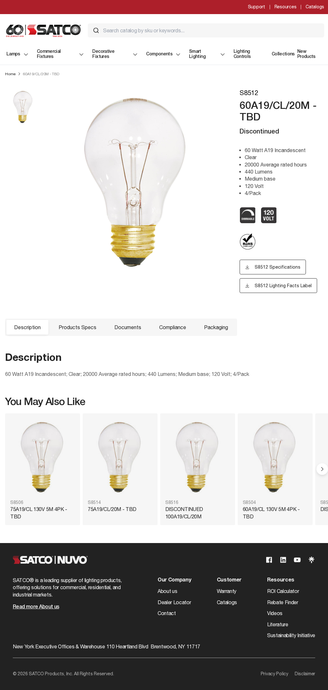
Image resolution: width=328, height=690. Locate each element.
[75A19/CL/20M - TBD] (120, 457)
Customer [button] (229, 580)
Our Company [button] (174, 580)
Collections (283, 54)
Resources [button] (280, 580)
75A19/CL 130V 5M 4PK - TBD (38, 512)
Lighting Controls (242, 54)
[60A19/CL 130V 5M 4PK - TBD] (275, 457)
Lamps (13, 54)
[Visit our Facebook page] (269, 560)
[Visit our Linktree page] (311, 560)
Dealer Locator (174, 602)
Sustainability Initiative (291, 635)
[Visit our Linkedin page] (283, 560)
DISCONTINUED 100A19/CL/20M (184, 512)
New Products (306, 54)
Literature (277, 624)
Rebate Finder (282, 602)
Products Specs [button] (77, 327)
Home (10, 74)
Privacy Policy (274, 673)
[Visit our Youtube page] (297, 560)
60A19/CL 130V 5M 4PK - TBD (271, 512)
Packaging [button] (216, 327)
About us (167, 591)
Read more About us (36, 607)
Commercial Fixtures (49, 54)
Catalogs (315, 6)
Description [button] (27, 327)
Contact (167, 613)
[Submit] (96, 30)
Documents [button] (127, 327)
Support (256, 6)
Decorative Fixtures (103, 54)
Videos (275, 613)
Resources (285, 6)
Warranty (226, 591)
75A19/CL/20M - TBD (112, 509)
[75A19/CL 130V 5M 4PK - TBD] (42, 457)
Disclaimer (305, 673)
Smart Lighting (197, 54)
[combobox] (206, 30)
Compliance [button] (172, 327)
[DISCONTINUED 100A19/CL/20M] (197, 457)
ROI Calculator (283, 591)
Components (159, 54)
